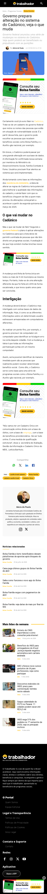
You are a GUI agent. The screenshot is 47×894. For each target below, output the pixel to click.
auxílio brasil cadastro (17, 474)
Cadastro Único (28, 478)
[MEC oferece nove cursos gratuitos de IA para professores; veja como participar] (9, 668)
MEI (18, 677)
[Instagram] (21, 529)
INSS (18, 638)
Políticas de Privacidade (16, 822)
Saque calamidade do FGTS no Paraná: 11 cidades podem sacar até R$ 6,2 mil (28, 705)
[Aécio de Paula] (8, 48)
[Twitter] (26, 529)
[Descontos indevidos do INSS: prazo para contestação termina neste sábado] (9, 686)
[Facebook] (5, 859)
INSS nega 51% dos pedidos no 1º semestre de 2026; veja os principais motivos (29, 723)
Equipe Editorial (12, 807)
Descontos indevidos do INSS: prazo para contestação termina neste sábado (28, 688)
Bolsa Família (29, 11)
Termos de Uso (12, 818)
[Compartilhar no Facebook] (33, 465)
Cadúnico (38, 121)
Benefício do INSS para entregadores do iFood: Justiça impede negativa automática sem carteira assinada (28, 650)
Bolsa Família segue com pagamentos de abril (21, 593)
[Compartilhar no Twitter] (20, 465)
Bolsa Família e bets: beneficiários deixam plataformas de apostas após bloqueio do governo (22, 556)
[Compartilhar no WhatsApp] (13, 466)
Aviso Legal (10, 832)
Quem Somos (11, 802)
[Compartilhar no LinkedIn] (26, 465)
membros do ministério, (18, 183)
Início (4, 11)
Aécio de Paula (18, 48)
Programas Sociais (15, 11)
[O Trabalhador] (23, 3)
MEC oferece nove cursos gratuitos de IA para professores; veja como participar (29, 670)
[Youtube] (24, 859)
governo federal (10, 230)
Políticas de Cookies (15, 827)
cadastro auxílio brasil (11, 478)
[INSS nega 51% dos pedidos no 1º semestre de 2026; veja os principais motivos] (9, 722)
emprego (27, 432)
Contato (9, 846)
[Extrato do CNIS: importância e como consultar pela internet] (9, 633)
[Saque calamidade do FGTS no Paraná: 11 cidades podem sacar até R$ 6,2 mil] (9, 704)
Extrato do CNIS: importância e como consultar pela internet (27, 633)
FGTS (19, 712)
